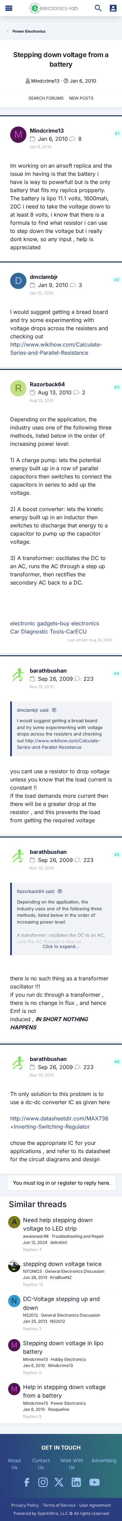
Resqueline (58, 1409)
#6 (116, 1061)
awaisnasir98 (35, 1236)
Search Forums (46, 98)
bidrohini (58, 1242)
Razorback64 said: (36, 891)
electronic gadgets (34, 623)
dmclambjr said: (33, 710)
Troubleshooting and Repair (78, 1236)
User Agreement (95, 1505)
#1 (117, 133)
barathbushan (48, 670)
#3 (116, 387)
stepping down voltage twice (62, 1264)
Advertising (104, 1460)
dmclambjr (44, 276)
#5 (116, 854)
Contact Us (40, 1463)
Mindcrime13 (45, 81)
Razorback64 (47, 384)
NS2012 (30, 1315)
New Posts (81, 98)
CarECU (76, 631)
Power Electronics (68, 1403)
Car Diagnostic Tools (37, 631)
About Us (14, 1463)
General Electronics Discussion (74, 1271)
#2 (116, 279)
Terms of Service (59, 1505)
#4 (116, 673)
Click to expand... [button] (61, 946)
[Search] (98, 8)
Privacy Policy (25, 1505)
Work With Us (71, 1463)
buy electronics (79, 623)
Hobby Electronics (68, 1359)
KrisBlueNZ (61, 1277)
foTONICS (32, 1271)
